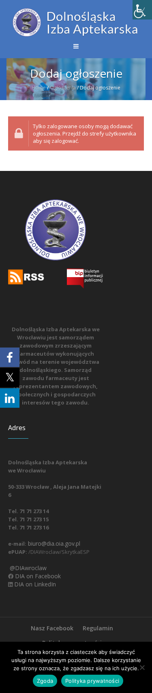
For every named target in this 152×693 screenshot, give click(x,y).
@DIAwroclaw (27, 568)
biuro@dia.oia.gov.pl (53, 543)
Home (39, 87)
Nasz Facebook (52, 628)
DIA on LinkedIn (34, 584)
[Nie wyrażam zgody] (142, 667)
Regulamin (98, 628)
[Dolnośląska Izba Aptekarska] (76, 22)
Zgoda (45, 681)
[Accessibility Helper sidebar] (142, 10)
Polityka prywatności (92, 681)
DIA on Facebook (37, 576)
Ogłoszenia (63, 87)
